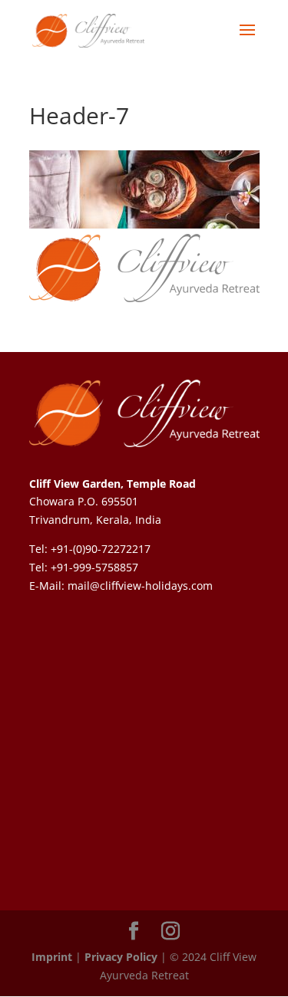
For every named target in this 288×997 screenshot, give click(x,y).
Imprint (51, 956)
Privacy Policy (120, 956)
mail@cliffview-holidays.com (140, 585)
